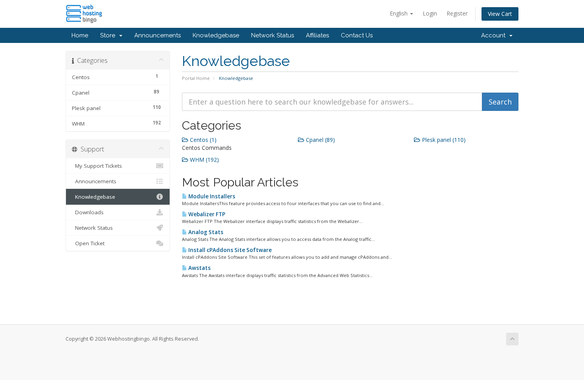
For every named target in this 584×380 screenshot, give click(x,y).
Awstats (199, 267)
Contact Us (357, 35)
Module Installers (211, 196)
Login (430, 13)
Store (109, 35)
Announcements (157, 35)
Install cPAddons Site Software (229, 250)
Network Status (272, 35)
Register (457, 13)
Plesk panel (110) (443, 139)
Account (495, 35)
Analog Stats (205, 232)
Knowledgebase (216, 35)
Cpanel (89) (319, 139)
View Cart (500, 13)
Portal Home (196, 78)
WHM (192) (203, 159)
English (399, 13)
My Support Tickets (97, 165)
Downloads (88, 212)
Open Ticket (88, 243)
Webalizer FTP (206, 214)
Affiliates (317, 35)
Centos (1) (202, 139)
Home (80, 35)
